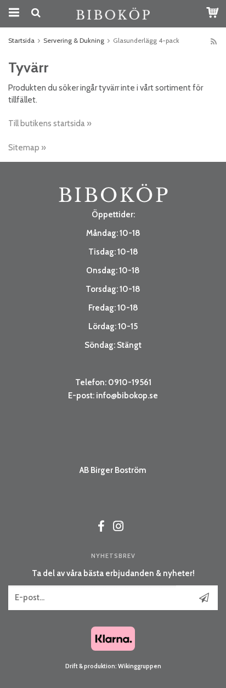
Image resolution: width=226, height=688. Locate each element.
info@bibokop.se (127, 396)
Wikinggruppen (139, 666)
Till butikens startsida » (50, 123)
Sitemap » (27, 148)
